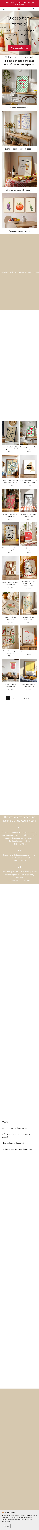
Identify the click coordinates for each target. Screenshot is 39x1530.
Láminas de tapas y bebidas (18, 190)
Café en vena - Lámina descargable (10, 584)
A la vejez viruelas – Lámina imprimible (28, 549)
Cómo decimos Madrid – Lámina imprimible (28, 482)
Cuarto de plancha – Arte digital (28, 515)
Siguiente (26, 698)
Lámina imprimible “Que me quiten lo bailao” (10, 448)
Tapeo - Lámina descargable (10, 686)
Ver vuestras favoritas (19, 48)
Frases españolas (18, 108)
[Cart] (37, 8)
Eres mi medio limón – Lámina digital (29, 686)
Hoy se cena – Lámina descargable (10, 549)
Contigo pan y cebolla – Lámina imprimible (28, 448)
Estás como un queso (28, 652)
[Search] (33, 8)
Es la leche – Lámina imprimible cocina (10, 482)
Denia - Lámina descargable (28, 618)
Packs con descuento (18, 231)
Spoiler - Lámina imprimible (10, 618)
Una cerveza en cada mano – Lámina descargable (28, 584)
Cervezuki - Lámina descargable (10, 515)
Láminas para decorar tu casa (18, 149)
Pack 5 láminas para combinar (10, 652)
